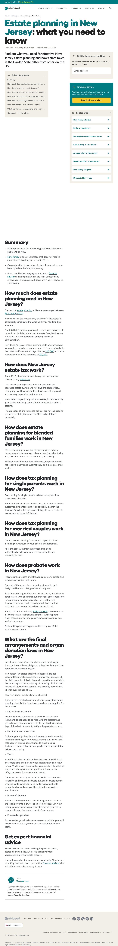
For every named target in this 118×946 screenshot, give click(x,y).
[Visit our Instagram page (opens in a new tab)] (74, 919)
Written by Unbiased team (24, 48)
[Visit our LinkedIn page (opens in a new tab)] (91, 919)
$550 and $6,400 (13, 314)
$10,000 (49, 351)
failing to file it (40, 611)
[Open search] (109, 8)
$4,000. (43, 355)
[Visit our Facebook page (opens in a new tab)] (87, 919)
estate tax (25, 379)
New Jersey (13, 257)
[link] (26, 80)
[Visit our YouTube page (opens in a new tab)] (78, 919)
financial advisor (51, 863)
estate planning (24, 310)
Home (7, 16)
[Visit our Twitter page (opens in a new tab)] (83, 919)
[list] (26, 95)
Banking (14, 16)
